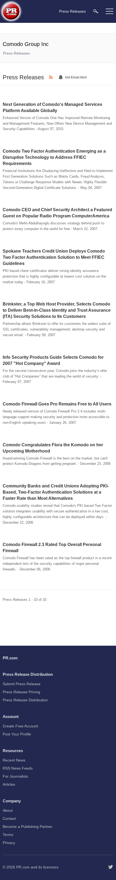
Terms (8, 834)
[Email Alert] (61, 77)
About (8, 810)
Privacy (9, 843)
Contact (9, 818)
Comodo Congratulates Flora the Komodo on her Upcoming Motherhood (53, 448)
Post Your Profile (17, 734)
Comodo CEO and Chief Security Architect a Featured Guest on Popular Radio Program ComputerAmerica (57, 212)
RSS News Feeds (18, 768)
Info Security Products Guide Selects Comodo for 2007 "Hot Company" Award (53, 360)
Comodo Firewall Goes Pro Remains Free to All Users (57, 404)
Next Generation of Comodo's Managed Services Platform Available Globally (52, 107)
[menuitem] (95, 11)
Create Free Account (20, 726)
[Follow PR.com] (110, 867)
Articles (9, 784)
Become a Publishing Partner (27, 826)
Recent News (14, 760)
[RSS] (51, 77)
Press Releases (16, 53)
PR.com (23, 867)
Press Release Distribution (25, 700)
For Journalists (15, 776)
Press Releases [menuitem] (72, 11)
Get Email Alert (76, 77)
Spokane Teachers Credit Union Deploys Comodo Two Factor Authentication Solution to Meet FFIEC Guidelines (54, 257)
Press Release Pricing (21, 692)
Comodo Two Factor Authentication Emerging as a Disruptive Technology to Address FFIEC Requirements (54, 157)
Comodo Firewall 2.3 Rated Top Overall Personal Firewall (52, 547)
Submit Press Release (21, 684)
